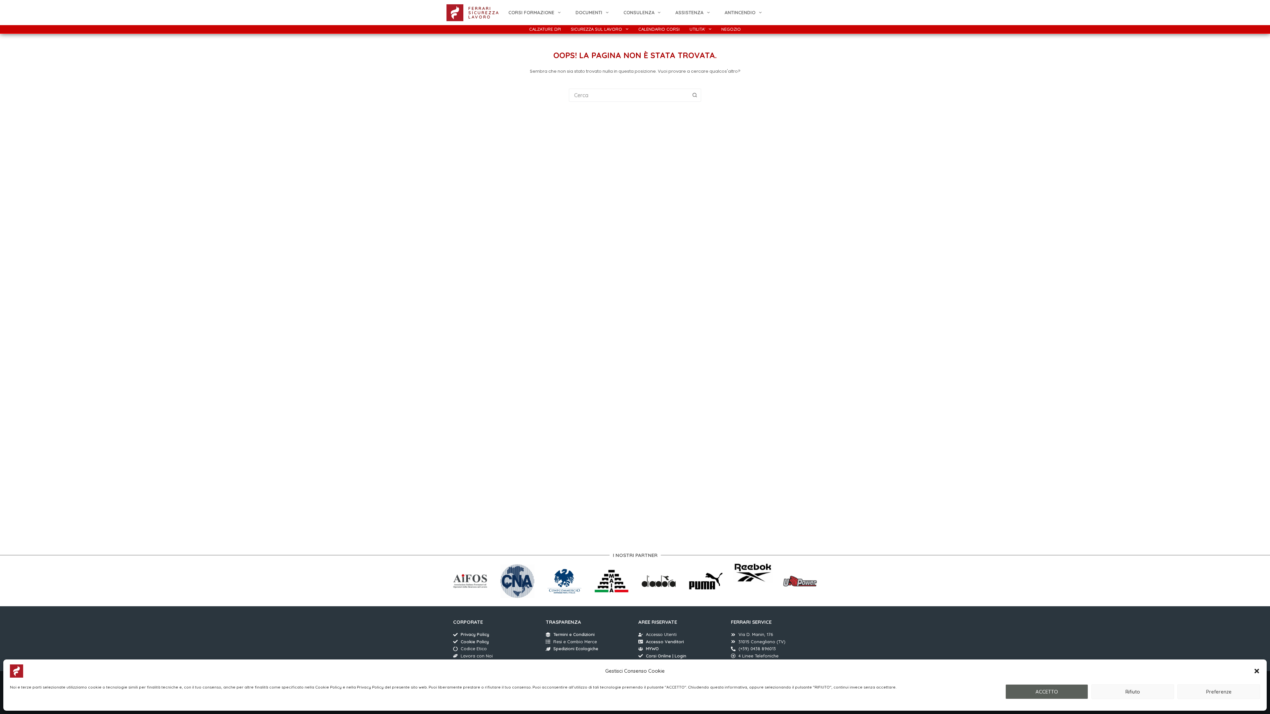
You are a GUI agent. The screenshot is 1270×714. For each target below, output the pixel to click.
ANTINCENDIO (740, 13)
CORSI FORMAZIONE (531, 13)
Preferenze (1219, 692)
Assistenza (689, 13)
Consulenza (639, 13)
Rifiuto (1132, 692)
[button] (1256, 671)
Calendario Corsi (659, 29)
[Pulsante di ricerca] (694, 95)
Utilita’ (697, 29)
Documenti (588, 13)
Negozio (731, 29)
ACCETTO (1047, 692)
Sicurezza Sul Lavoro (596, 29)
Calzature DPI (545, 29)
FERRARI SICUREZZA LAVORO (483, 13)
